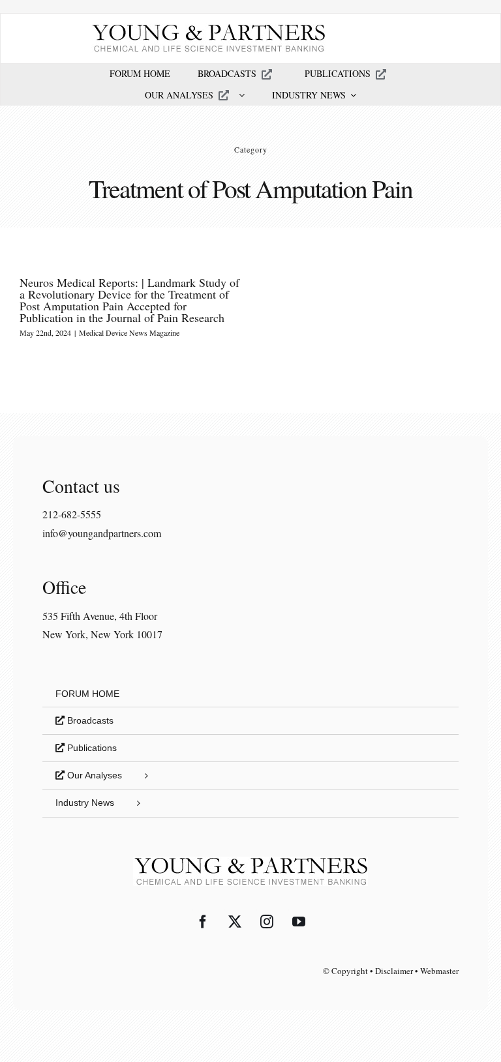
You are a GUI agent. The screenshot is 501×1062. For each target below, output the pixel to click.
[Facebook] (202, 921)
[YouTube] (298, 921)
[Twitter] (234, 921)
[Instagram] (266, 921)
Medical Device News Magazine (129, 332)
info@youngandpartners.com (101, 533)
